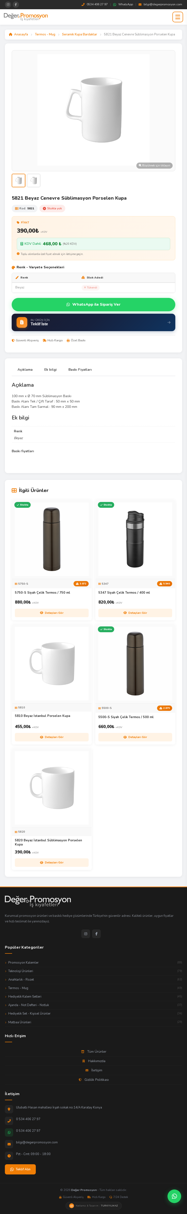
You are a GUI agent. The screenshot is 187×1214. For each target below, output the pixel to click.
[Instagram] (85, 933)
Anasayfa (21, 34)
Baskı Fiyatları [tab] (80, 369)
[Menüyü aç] (177, 17)
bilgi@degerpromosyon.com (163, 4)
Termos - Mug (45, 34)
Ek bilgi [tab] (50, 369)
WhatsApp (125, 4)
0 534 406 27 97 (28, 1119)
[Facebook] (96, 933)
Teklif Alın (23, 1169)
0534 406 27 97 (97, 4)
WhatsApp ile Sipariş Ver (96, 304)
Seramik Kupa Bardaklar (79, 34)
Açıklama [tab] (25, 369)
